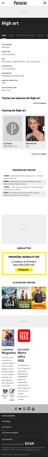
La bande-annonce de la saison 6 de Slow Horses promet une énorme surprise (21, 194)
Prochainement (8, 416)
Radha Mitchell (19, 61)
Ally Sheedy (6, 61)
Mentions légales (7, 454)
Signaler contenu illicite (21, 454)
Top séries (6, 421)
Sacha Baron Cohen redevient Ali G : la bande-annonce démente (23, 177)
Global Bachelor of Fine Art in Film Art (33, 448)
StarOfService (6, 450)
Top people (6, 427)
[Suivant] (44, 128)
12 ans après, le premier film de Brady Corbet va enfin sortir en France (23, 188)
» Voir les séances (39, 103)
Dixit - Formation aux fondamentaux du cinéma (26, 450)
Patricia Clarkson (33, 61)
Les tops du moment (10, 433)
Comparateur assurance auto (11, 448)
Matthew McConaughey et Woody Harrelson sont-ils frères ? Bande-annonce (22, 182)
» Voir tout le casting (38, 154)
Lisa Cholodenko (8, 54)
